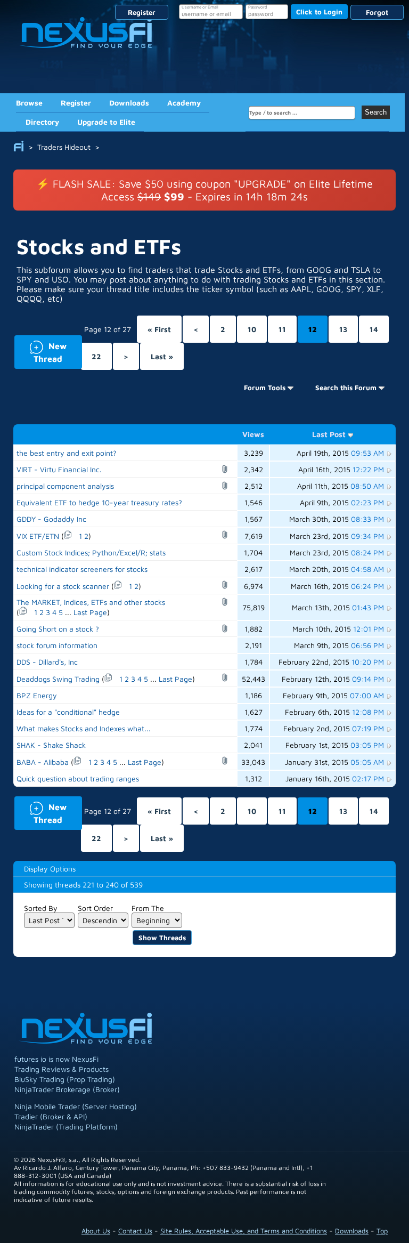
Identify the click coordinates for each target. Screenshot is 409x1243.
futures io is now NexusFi (56, 1058)
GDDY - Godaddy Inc (51, 518)
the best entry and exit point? (67, 452)
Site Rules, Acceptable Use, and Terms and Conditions (243, 1230)
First (159, 329)
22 (96, 356)
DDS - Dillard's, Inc (47, 661)
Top (382, 1230)
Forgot (377, 12)
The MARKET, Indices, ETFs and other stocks (91, 602)
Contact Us (135, 1230)
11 (282, 329)
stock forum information (57, 645)
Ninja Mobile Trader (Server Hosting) (75, 1106)
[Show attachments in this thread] (226, 469)
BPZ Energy (37, 695)
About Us (95, 1230)
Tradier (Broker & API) (50, 1116)
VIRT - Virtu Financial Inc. (59, 469)
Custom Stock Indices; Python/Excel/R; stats (91, 552)
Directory (42, 121)
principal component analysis (65, 485)
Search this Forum (346, 387)
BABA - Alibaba (43, 761)
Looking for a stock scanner (63, 586)
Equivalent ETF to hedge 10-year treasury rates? (99, 502)
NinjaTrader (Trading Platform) (66, 1126)
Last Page (90, 612)
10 (252, 329)
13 (343, 329)
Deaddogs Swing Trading (58, 678)
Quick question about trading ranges (78, 778)
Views (253, 434)
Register (142, 12)
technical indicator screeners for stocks (82, 569)
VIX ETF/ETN (38, 535)
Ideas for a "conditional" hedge (68, 711)
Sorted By (41, 908)
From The (148, 908)
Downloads (129, 102)
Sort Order (95, 908)
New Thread (40, 352)
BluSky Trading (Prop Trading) (64, 1079)
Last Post (329, 434)
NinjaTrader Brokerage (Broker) (67, 1089)
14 (374, 329)
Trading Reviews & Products (61, 1069)
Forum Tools (264, 387)
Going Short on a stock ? (58, 628)
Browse (29, 102)
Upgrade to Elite (106, 121)
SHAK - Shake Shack (51, 744)
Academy (184, 102)
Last (162, 356)
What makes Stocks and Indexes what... (84, 728)
